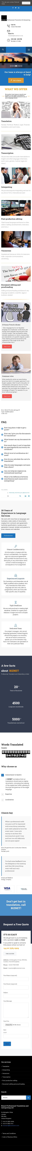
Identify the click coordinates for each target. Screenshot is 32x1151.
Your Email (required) (10, 984)
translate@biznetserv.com (15, 35)
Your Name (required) (10, 975)
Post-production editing (11, 219)
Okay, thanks (26, 3)
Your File (6, 1021)
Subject (5, 992)
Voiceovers (6, 251)
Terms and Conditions (9, 1133)
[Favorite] (29, 496)
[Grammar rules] (16, 364)
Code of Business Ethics (9, 1137)
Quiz (5, 1031)
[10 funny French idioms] (16, 312)
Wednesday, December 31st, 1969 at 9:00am (19, 492)
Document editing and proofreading (11, 286)
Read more (7, 346)
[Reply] (20, 496)
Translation (6, 121)
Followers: (4, 489)
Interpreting (6, 187)
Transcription (7, 153)
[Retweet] (26, 496)
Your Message (7, 1001)
